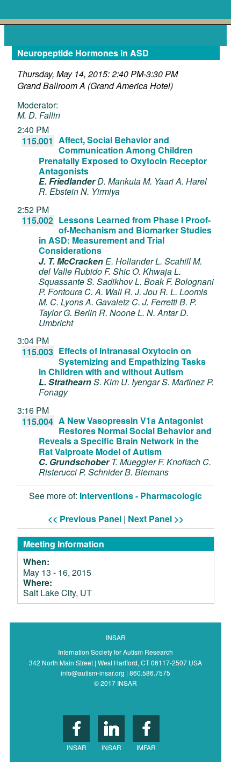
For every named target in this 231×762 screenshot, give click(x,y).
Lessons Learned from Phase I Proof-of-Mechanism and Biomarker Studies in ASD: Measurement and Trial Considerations (125, 235)
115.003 (37, 352)
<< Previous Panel (84, 518)
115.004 (37, 421)
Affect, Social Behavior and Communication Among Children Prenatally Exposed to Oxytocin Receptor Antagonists (123, 155)
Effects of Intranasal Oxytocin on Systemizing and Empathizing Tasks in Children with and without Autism (122, 361)
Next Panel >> (156, 518)
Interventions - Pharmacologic (141, 495)
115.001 (37, 141)
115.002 (37, 220)
